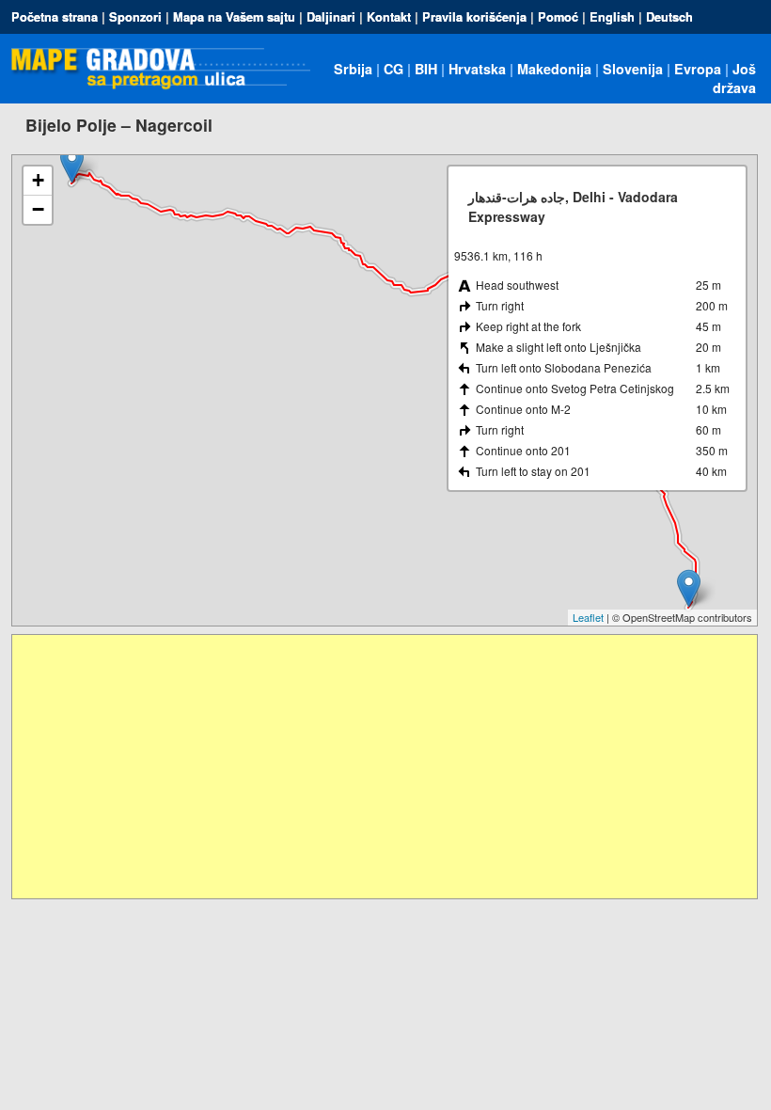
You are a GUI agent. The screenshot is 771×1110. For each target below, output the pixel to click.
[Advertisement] (384, 766)
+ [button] (38, 180)
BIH (426, 68)
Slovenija (633, 68)
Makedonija (554, 68)
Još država (734, 78)
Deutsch (669, 16)
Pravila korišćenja (474, 16)
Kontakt (389, 16)
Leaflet (588, 617)
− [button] (38, 209)
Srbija (353, 68)
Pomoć (558, 16)
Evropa (697, 68)
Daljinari (331, 16)
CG (393, 68)
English (612, 16)
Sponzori (135, 16)
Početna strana (54, 16)
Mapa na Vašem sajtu (234, 16)
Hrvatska (477, 68)
